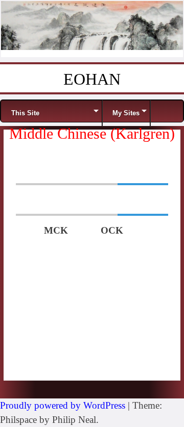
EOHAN (92, 79)
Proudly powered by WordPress (62, 405)
